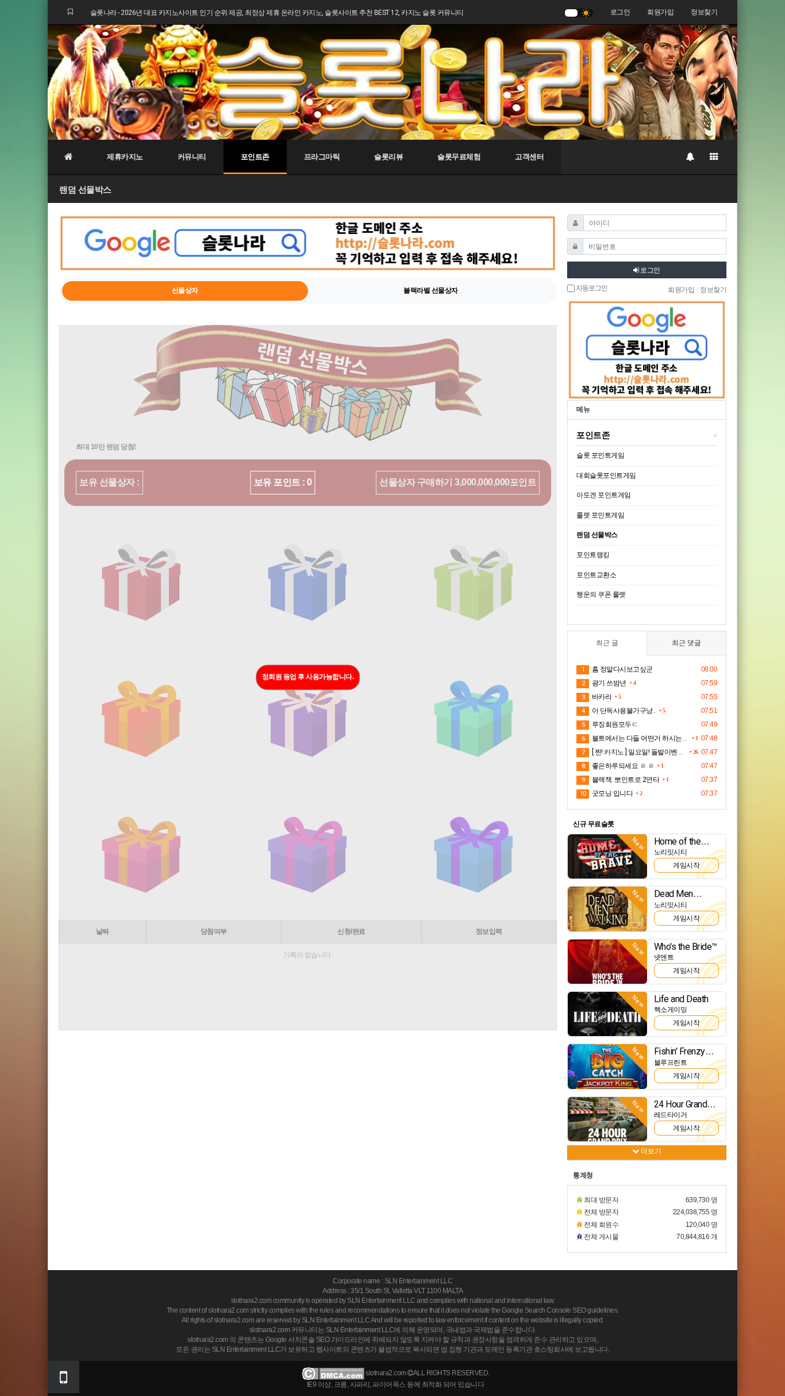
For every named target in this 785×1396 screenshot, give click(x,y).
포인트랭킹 (593, 555)
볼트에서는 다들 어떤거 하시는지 (635, 738)
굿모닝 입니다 (606, 793)
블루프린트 (670, 1062)
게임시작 (686, 865)
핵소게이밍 (670, 1010)
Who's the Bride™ (685, 946)
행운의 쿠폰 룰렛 (601, 594)
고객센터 (529, 156)
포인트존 (255, 156)
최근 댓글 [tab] (686, 643)
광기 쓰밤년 (604, 683)
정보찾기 (704, 12)
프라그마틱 (322, 156)
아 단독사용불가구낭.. (619, 711)
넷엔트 (664, 957)
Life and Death (681, 999)
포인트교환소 (596, 575)
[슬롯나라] (392, 82)
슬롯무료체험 (458, 156)
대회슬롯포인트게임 (606, 475)
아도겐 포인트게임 (603, 495)
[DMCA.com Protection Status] (333, 1373)
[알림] (690, 157)
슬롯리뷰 (388, 156)
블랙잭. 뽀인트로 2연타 (620, 780)
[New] (607, 856)
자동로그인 (591, 288)
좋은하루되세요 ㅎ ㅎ (618, 766)
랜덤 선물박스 (597, 535)
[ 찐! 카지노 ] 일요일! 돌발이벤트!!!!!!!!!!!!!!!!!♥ (634, 752)
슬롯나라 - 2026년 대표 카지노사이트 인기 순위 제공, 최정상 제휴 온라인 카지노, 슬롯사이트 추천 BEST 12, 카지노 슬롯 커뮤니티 (277, 13)
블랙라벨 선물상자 (430, 290)
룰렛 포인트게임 (600, 515)
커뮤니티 (192, 156)
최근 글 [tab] (607, 643)
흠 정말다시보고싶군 (617, 669)
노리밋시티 (670, 852)
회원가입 (660, 12)
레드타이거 (670, 1115)
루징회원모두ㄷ (610, 724)
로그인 (620, 12)
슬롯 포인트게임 (600, 455)
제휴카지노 (125, 156)
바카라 (596, 697)
